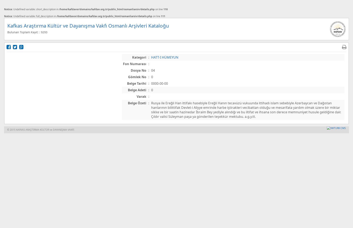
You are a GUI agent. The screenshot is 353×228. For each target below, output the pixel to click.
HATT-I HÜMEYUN (164, 57)
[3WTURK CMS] (336, 128)
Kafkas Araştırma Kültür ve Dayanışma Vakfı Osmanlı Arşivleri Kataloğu (88, 25)
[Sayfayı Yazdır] (344, 46)
